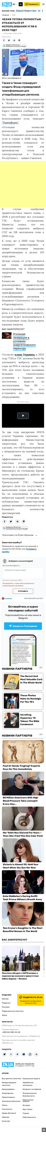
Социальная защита (31, 1078)
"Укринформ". (10, 122)
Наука (4, 1105)
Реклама (5, 1007)
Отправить (23, 591)
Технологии (7, 1109)
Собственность (29, 1117)
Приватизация (8, 1097)
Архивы (5, 999)
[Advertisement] (23, 184)
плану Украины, (25, 354)
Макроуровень (8, 1089)
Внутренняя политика (11, 1078)
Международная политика (9, 1083)
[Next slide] (42, 10)
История (26, 1105)
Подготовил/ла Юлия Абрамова (17, 535)
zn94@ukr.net (34, 1036)
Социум (26, 1101)
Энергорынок (8, 1093)
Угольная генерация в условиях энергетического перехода (24, 341)
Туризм (26, 1113)
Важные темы (8, 11)
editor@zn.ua (7, 1043)
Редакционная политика (13, 1011)
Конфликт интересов (32, 1089)
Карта (4, 1015)
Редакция (6, 1003)
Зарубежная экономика (28, 1083)
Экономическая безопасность (30, 1094)
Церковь (5, 1117)
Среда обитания (9, 1113)
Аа (21, 4)
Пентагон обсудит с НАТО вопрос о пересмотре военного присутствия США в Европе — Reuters (20, 976)
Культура (6, 1121)
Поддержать (33, 4)
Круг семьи (27, 1109)
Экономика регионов (11, 1101)
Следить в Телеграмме (25, 626)
